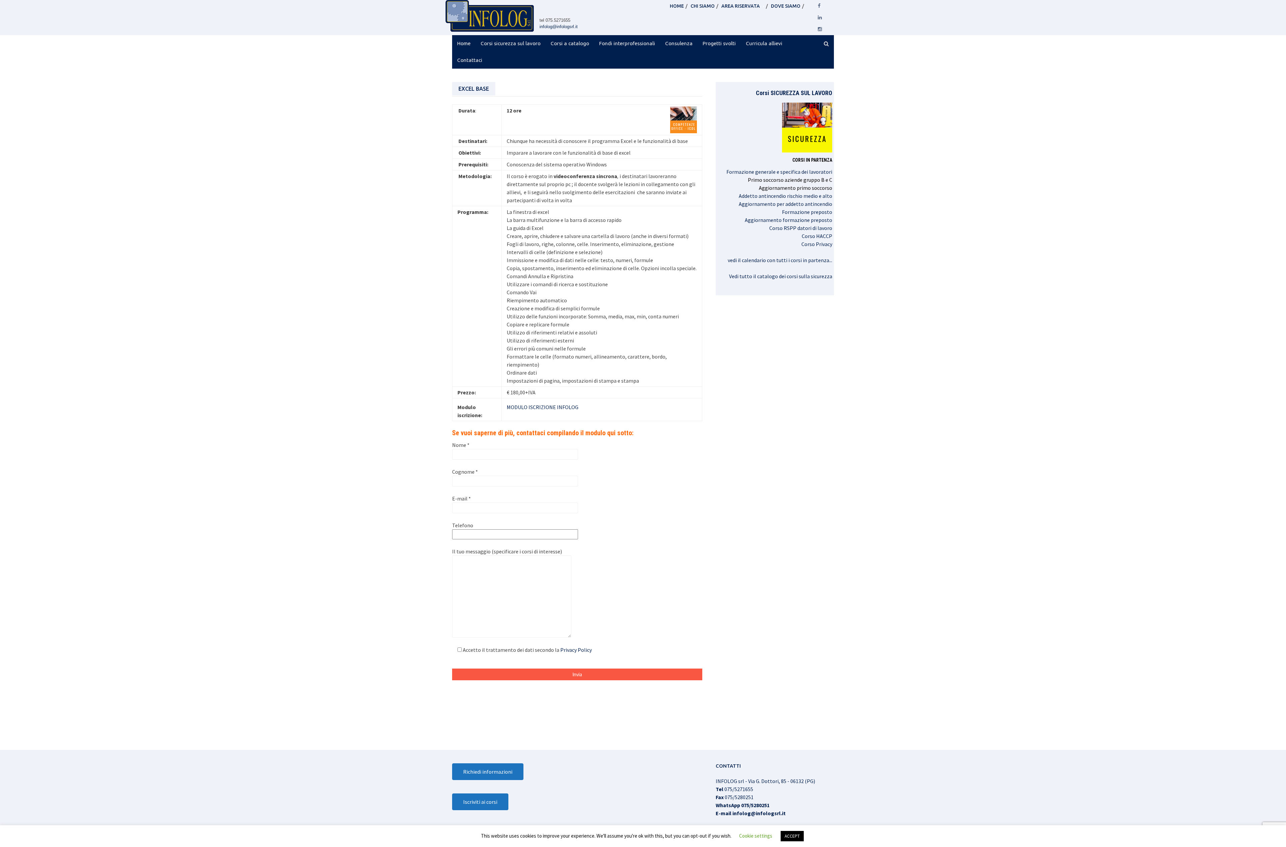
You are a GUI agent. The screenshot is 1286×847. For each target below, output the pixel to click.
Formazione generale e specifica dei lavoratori (779, 171)
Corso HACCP (817, 236)
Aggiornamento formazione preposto (788, 220)
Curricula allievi (764, 43)
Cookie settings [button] (755, 836)
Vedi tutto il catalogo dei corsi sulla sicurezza (780, 276)
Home (464, 43)
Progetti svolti (719, 43)
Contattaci (469, 60)
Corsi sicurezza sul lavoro (511, 43)
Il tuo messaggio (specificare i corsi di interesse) (507, 551)
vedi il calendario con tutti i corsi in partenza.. (779, 260)
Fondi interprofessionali (627, 43)
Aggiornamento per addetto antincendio (785, 204)
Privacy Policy (576, 649)
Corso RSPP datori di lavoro (800, 228)
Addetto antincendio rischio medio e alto (785, 195)
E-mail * (461, 498)
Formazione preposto (807, 212)
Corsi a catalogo (570, 43)
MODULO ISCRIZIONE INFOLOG (542, 407)
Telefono (462, 525)
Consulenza (679, 43)
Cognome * (465, 471)
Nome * (461, 445)
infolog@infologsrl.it (559, 26)
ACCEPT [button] (792, 836)
